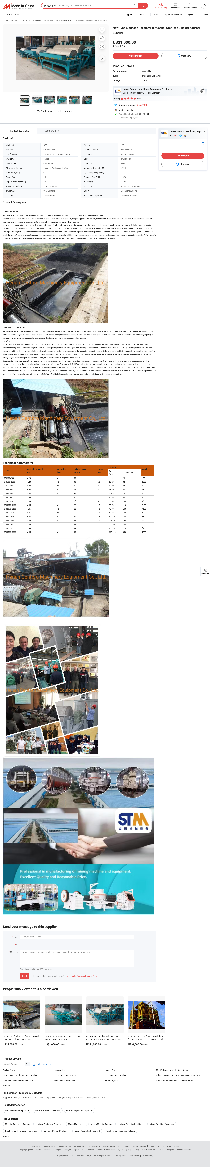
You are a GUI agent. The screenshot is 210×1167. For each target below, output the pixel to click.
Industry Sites (123, 1146)
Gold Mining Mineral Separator (79, 1110)
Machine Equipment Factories (18, 1124)
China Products (49, 1146)
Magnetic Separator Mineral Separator (92, 20)
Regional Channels (139, 1146)
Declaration (134, 1156)
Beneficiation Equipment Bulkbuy (120, 1131)
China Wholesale (93, 1146)
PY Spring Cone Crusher (115, 1075)
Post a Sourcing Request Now (82, 976)
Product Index (154, 1146)
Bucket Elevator (10, 1070)
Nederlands (110, 1149)
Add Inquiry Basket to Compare (56, 111)
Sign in (204, 7)
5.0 (172, 135)
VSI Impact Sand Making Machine (18, 1080)
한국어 (128, 1149)
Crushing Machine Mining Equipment (21, 1131)
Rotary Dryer (110, 1080)
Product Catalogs (43, 1064)
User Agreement (121, 1156)
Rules (205, 14)
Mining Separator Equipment (87, 1131)
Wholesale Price (109, 1146)
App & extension (172, 14)
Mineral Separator (68, 20)
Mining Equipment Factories (49, 1124)
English (38, 1149)
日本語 (136, 1149)
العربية (120, 1149)
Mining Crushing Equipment (162, 1124)
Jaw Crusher (59, 1070)
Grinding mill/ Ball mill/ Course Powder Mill (174, 1080)
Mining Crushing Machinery (131, 1124)
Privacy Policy (147, 1156)
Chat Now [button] (186, 55)
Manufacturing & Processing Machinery (26, 20)
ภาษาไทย (151, 1149)
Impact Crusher (112, 1070)
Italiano (91, 1149)
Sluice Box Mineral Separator (47, 1110)
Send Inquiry (135, 55)
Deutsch (100, 1149)
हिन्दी (143, 1149)
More (5, 1136)
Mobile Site (167, 1146)
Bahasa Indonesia (184, 1149)
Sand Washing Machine (64, 1080)
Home (5, 20)
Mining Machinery (51, 20)
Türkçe (160, 1149)
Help (156, 14)
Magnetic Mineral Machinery (56, 1131)
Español (47, 1149)
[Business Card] (203, 143)
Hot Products (35, 1146)
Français (67, 1149)
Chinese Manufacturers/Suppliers (71, 1146)
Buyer (141, 14)
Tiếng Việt (170, 1149)
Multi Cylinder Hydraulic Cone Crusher (172, 1070)
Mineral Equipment (76, 1124)
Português (57, 1149)
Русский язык (79, 1149)
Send (24, 976)
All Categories (13, 14)
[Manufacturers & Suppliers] (18, 6)
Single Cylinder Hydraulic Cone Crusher (20, 1075)
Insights (177, 1146)
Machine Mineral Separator (17, 1110)
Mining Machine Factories (102, 1124)
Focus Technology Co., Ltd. (86, 1156)
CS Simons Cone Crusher (65, 1075)
